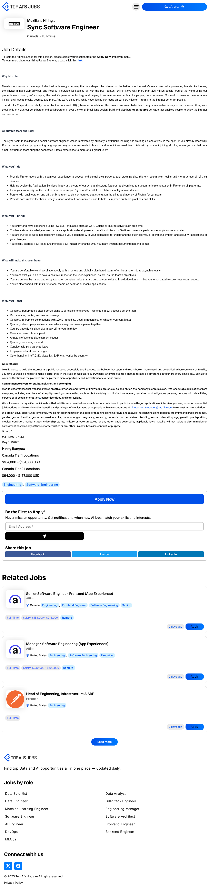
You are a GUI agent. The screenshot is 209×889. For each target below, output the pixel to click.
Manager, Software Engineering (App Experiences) (67, 643)
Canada (35, 605)
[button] (136, 7)
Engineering (12, 485)
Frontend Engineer (74, 605)
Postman (32, 699)
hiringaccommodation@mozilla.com (151, 407)
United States (38, 655)
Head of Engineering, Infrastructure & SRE (60, 693)
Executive (107, 655)
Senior (126, 605)
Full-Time (49, 36)
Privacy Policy (13, 882)
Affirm (30, 598)
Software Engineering (42, 485)
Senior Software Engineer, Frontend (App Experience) (69, 593)
